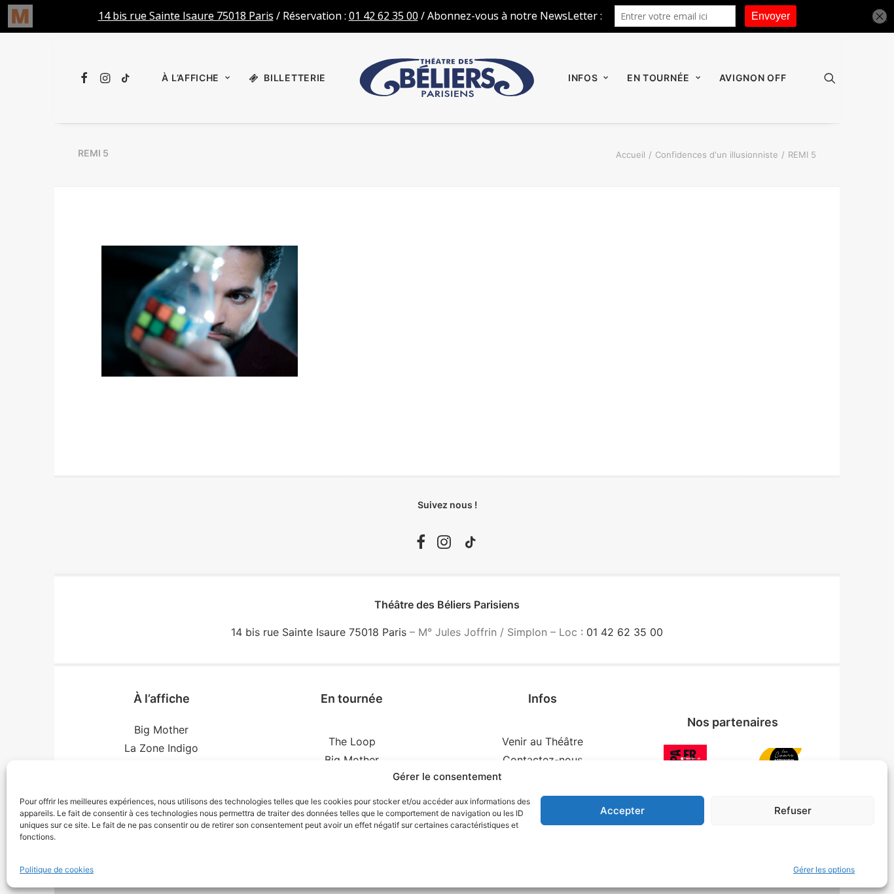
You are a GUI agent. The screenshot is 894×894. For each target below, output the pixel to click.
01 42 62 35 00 (624, 632)
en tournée (658, 77)
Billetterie (295, 77)
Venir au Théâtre (542, 741)
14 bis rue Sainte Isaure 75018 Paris (318, 632)
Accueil (630, 154)
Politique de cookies (57, 869)
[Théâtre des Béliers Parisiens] (447, 78)
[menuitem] (86, 78)
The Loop (352, 741)
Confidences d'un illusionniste (716, 154)
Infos (583, 77)
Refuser (793, 810)
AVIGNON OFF (753, 77)
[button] (86, 78)
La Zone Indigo (161, 747)
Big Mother (161, 729)
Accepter (622, 810)
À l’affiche (190, 77)
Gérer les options (824, 869)
